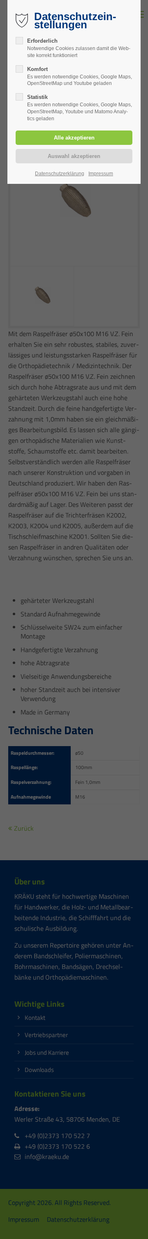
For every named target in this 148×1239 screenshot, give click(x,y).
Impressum (100, 173)
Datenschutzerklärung (59, 173)
